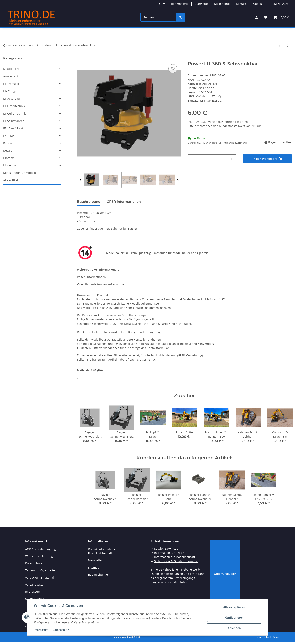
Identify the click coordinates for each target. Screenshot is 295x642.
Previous (80, 180)
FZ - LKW (9, 136)
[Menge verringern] (192, 159)
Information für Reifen (169, 553)
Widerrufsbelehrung (39, 556)
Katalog (258, 4)
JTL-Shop (274, 637)
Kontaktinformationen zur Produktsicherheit (105, 551)
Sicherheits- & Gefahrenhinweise (176, 561)
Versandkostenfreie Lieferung (228, 122)
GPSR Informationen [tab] (124, 202)
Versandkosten (35, 584)
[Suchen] (180, 17)
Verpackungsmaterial (39, 577)
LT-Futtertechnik (14, 106)
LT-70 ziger (10, 91)
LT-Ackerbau (11, 98)
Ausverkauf (10, 76)
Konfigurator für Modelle (20, 173)
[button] (256, 17)
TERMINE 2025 (279, 4)
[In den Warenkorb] (80, 59)
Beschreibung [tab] (88, 202)
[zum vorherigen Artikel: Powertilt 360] (279, 45)
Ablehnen (234, 628)
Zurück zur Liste (15, 45)
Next (178, 180)
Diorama (9, 158)
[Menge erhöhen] (231, 159)
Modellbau (10, 165)
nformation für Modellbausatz (175, 557)
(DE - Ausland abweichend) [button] (232, 142)
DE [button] (159, 4)
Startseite (201, 4)
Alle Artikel (209, 84)
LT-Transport (11, 84)
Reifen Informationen (91, 277)
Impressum (41, 629)
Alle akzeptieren (234, 607)
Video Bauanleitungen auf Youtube (100, 284)
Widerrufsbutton (225, 574)
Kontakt (241, 4)
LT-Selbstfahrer (13, 121)
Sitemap (93, 567)
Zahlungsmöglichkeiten (41, 570)
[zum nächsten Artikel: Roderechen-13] (288, 45)
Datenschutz (60, 629)
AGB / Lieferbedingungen (42, 549)
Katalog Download (166, 548)
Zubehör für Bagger (124, 228)
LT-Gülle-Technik (14, 113)
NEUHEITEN (11, 69)
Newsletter (95, 560)
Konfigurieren (234, 617)
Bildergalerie (179, 4)
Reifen (7, 143)
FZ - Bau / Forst (13, 128)
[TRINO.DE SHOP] (31, 17)
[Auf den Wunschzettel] (172, 68)
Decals (7, 150)
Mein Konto (222, 4)
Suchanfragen (34, 599)
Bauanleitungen (99, 574)
